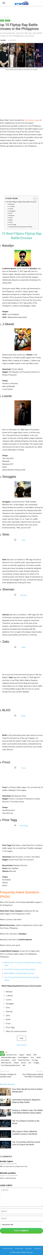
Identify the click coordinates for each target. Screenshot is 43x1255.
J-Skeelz (12, 206)
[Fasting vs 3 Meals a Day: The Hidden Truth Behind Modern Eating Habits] (5, 1113)
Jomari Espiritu (5, 1060)
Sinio (10, 213)
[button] (3, 3)
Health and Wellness (4, 1104)
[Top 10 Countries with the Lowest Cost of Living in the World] (5, 1144)
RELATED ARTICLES (7, 1084)
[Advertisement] (21, 10)
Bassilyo (11, 204)
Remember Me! (7, 1224)
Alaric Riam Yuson (11, 1055)
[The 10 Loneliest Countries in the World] (5, 1123)
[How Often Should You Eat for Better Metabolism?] (5, 1092)
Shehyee (16, 1062)
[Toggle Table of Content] (33, 199)
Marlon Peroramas (23, 1060)
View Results (21, 1045)
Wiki (6, 1052)
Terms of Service (7, 1248)
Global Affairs (4, 1126)
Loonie (11, 208)
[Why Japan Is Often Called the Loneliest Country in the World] (5, 1134)
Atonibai (3, 40)
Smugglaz (12, 211)
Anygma (21, 1055)
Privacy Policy (19, 1248)
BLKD (10, 220)
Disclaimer (28, 1248)
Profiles (8, 20)
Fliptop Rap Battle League (8, 1057)
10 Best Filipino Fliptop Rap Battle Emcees (21, 202)
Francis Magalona (23, 1057)
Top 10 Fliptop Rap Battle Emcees (10, 1065)
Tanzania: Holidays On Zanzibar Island (8, 1075)
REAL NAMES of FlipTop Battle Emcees (19, 973)
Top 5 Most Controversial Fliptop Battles (20, 969)
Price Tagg (12, 224)
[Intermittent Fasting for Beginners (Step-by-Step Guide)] (5, 1102)
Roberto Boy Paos (6, 1062)
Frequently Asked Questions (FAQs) (20, 227)
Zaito (10, 218)
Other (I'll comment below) (16, 1031)
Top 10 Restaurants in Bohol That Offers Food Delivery (32, 1075)
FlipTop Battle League (32, 120)
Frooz (11, 222)
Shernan (11, 215)
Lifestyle (6, 17)
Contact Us (37, 1248)
